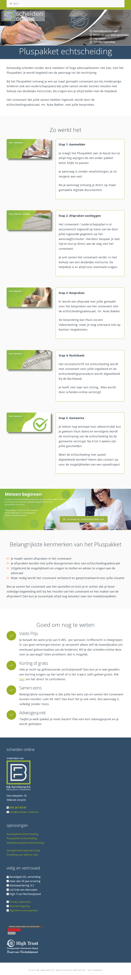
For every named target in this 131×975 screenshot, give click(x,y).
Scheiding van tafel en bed (22, 854)
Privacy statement (20, 902)
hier (22, 679)
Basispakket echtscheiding (22, 834)
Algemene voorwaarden (23, 910)
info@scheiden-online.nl (24, 812)
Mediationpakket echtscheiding (25, 842)
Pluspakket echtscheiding (22, 838)
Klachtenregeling (19, 906)
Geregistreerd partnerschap (23, 850)
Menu (15, 3)
